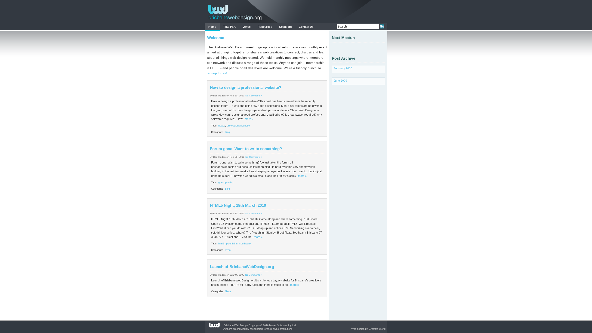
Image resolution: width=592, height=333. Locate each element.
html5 (221, 243)
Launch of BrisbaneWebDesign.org (242, 267)
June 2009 (340, 80)
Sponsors (285, 26)
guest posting (225, 182)
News (228, 291)
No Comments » (253, 95)
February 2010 (343, 68)
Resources (265, 26)
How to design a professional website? (245, 87)
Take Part (229, 26)
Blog (227, 132)
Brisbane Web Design (236, 325)
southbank (245, 243)
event (228, 250)
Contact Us (306, 26)
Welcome (215, 38)
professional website (238, 125)
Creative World (377, 328)
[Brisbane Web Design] (234, 20)
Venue (247, 26)
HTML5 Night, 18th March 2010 (238, 205)
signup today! (217, 73)
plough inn (231, 243)
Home (212, 26)
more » (249, 119)
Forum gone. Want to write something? (246, 149)
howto (221, 125)
